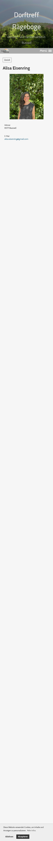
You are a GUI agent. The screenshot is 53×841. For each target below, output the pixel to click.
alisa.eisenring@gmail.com (16, 139)
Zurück (7, 60)
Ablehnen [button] (9, 836)
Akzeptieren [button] (23, 836)
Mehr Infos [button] (31, 830)
